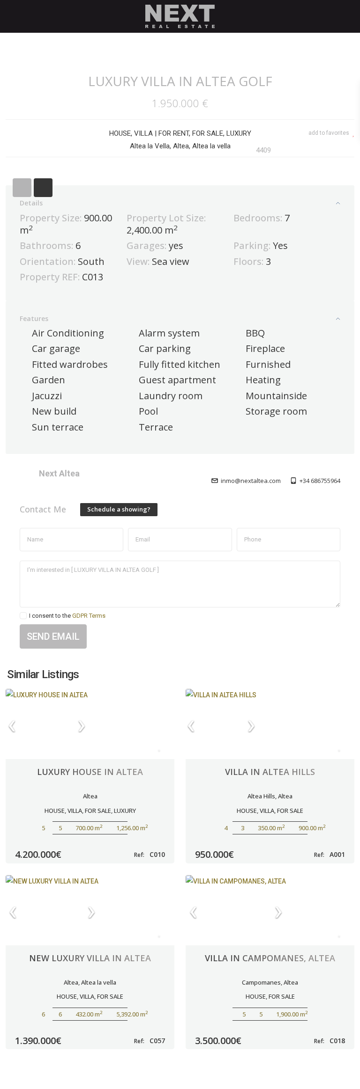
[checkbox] (23, 615)
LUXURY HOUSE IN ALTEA (90, 771)
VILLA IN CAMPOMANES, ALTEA (270, 958)
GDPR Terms (88, 615)
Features (34, 318)
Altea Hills (261, 796)
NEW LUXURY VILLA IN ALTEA (90, 958)
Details (31, 202)
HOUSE (120, 133)
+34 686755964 (320, 480)
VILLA (143, 133)
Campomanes (261, 982)
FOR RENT (173, 133)
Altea (90, 796)
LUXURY (238, 133)
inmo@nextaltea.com (251, 480)
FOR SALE (207, 133)
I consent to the (67, 615)
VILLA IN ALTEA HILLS (270, 771)
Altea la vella (98, 982)
